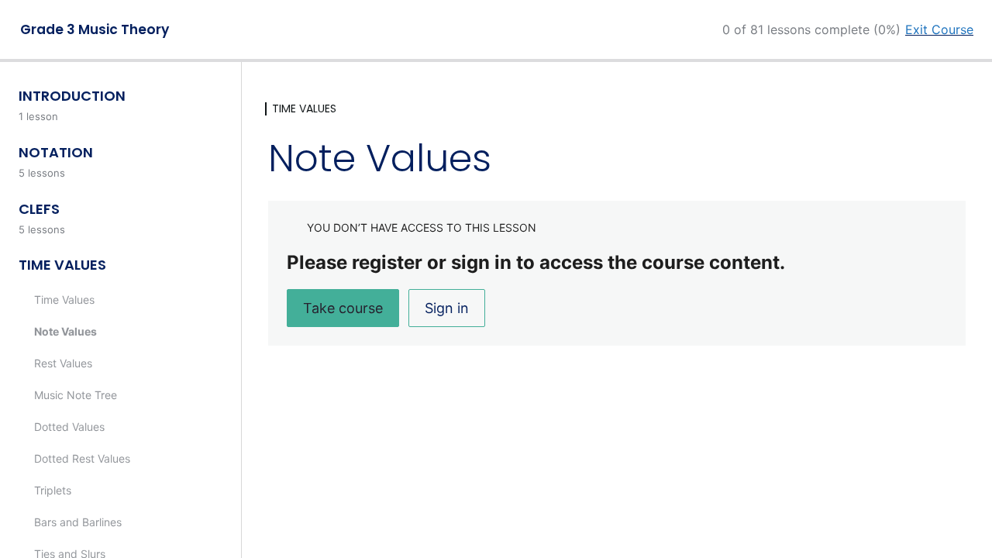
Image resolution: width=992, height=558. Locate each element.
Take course (343, 308)
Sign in (447, 308)
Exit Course (939, 29)
